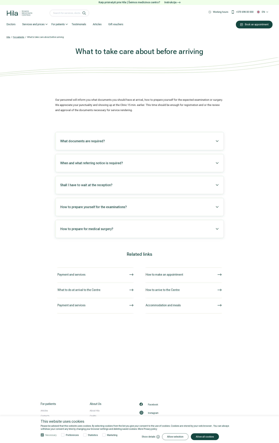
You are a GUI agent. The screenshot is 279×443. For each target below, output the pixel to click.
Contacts (45, 416)
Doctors (11, 24)
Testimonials (79, 24)
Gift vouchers (115, 24)
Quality (93, 416)
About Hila (94, 410)
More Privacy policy (147, 429)
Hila (8, 37)
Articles (97, 24)
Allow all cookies (205, 436)
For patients (58, 24)
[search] (84, 13)
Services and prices (33, 24)
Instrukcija (170, 2)
